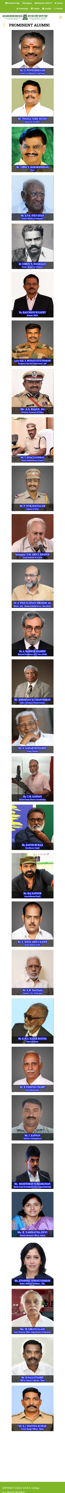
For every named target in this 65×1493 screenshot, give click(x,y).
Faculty (36, 9)
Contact (59, 9)
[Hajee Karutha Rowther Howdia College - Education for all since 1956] (25, 17)
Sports (60, 3)
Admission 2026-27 (44, 3)
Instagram (28, 3)
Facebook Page (13, 3)
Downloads (23, 9)
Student (47, 9)
